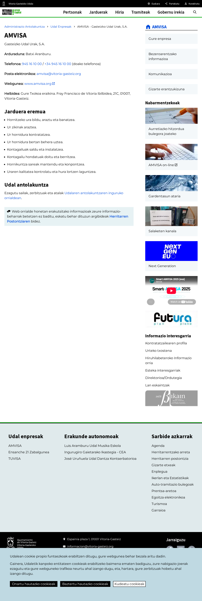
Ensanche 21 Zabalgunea (28, 452)
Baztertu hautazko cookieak (85, 584)
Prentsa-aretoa (164, 491)
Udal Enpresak (60, 26)
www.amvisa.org (37, 84)
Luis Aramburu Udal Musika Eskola (92, 446)
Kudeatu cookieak (129, 584)
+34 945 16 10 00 (58, 64)
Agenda (158, 446)
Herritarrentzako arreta (171, 452)
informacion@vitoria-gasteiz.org (90, 546)
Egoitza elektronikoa (168, 497)
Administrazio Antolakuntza (24, 26)
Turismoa (159, 504)
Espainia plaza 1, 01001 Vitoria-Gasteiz (94, 539)
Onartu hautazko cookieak (33, 584)
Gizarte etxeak (163, 465)
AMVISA (159, 26)
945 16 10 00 (32, 64)
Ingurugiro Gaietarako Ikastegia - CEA (95, 452)
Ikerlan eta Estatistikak (170, 478)
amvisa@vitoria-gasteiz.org (59, 74)
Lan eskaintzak (157, 385)
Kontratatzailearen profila (166, 343)
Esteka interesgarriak (162, 370)
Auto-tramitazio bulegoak (173, 484)
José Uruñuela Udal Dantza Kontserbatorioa (100, 459)
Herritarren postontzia (170, 459)
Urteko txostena (158, 351)
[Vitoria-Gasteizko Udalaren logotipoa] (21, 544)
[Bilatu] (195, 12)
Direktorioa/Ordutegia (163, 378)
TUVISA (14, 459)
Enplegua (159, 471)
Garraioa (158, 510)
